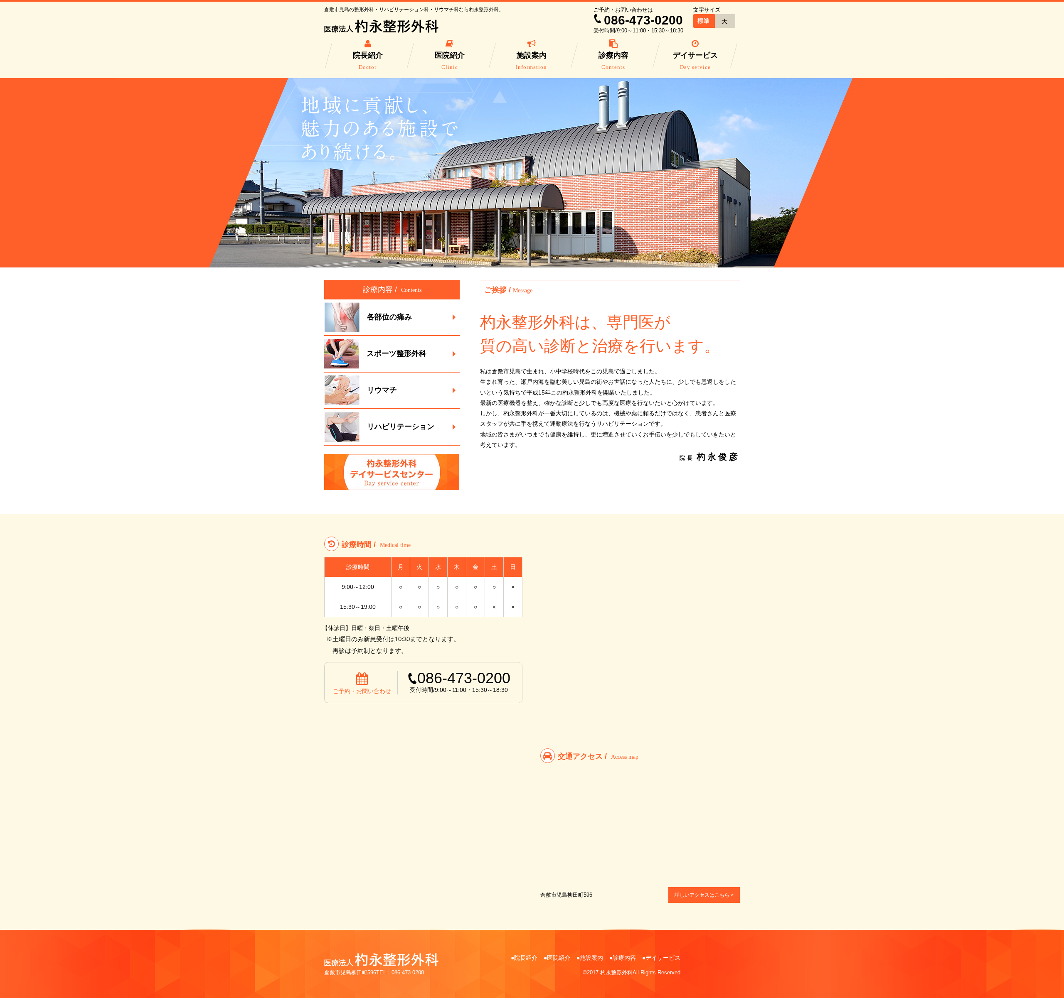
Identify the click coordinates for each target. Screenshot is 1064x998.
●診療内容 (622, 957)
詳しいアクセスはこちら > (704, 895)
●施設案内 (589, 957)
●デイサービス (661, 957)
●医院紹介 (557, 957)
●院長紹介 (524, 957)
